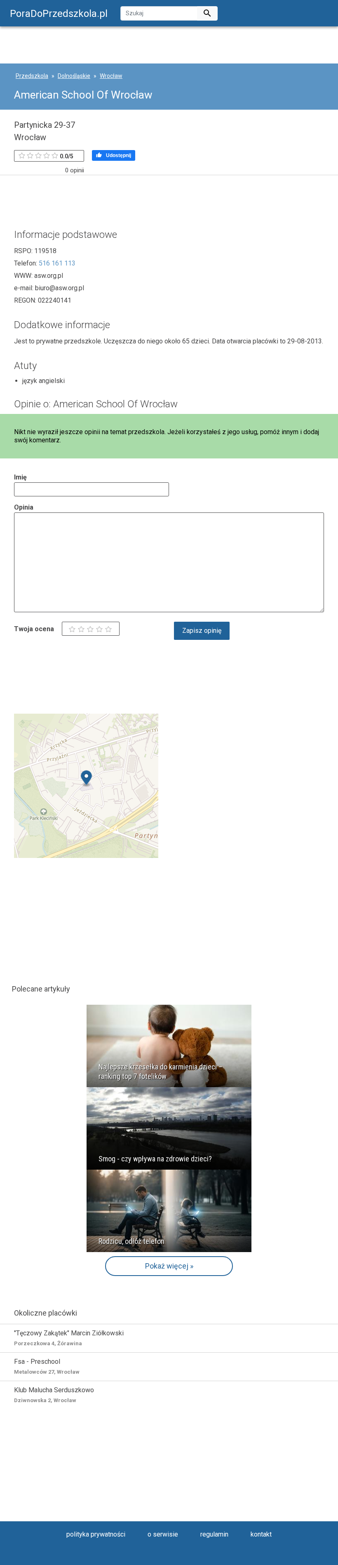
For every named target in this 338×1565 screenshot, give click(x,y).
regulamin (214, 1534)
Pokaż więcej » (169, 1266)
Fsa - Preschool (47, 1366)
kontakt (261, 1534)
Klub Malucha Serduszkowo (54, 1394)
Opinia (23, 507)
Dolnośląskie (74, 76)
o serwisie (163, 1534)
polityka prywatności (95, 1534)
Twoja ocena (34, 629)
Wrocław (111, 76)
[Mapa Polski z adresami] (86, 785)
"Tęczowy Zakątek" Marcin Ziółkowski (69, 1337)
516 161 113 (57, 263)
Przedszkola (32, 76)
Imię (20, 477)
